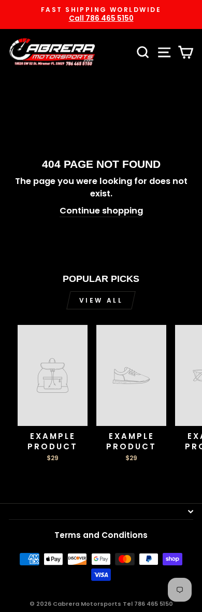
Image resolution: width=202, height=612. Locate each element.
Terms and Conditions (101, 535)
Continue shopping (101, 211)
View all (101, 300)
